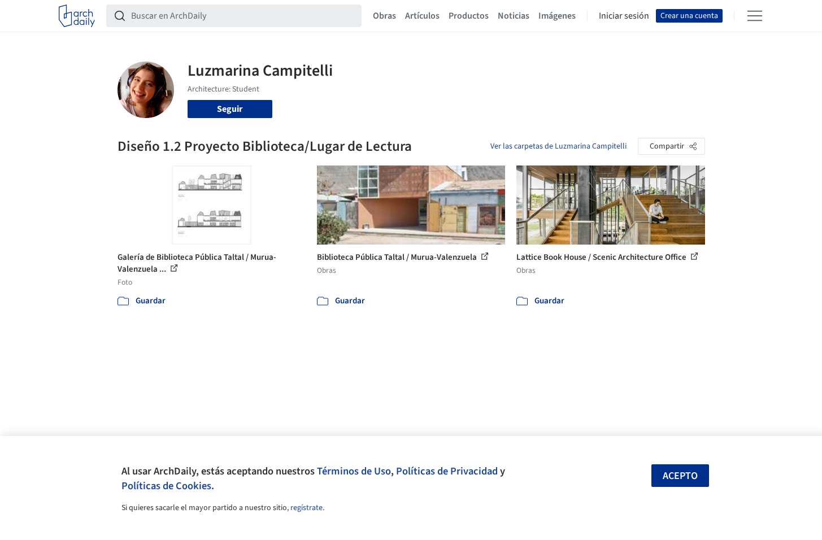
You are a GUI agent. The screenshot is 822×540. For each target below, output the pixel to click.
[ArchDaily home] (77, 16)
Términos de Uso (354, 471)
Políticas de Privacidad (447, 471)
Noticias (513, 16)
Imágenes (557, 16)
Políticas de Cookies (166, 485)
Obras (384, 16)
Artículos (422, 16)
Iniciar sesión (624, 16)
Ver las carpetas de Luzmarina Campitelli (558, 146)
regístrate (306, 507)
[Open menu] (755, 16)
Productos (469, 16)
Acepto (680, 476)
